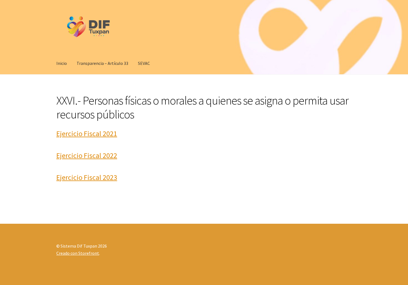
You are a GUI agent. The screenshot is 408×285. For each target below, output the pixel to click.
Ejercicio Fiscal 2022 (86, 155)
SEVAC (144, 63)
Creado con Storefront (77, 253)
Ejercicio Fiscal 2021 (86, 133)
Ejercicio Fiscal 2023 (86, 177)
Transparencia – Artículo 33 (102, 63)
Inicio (61, 63)
